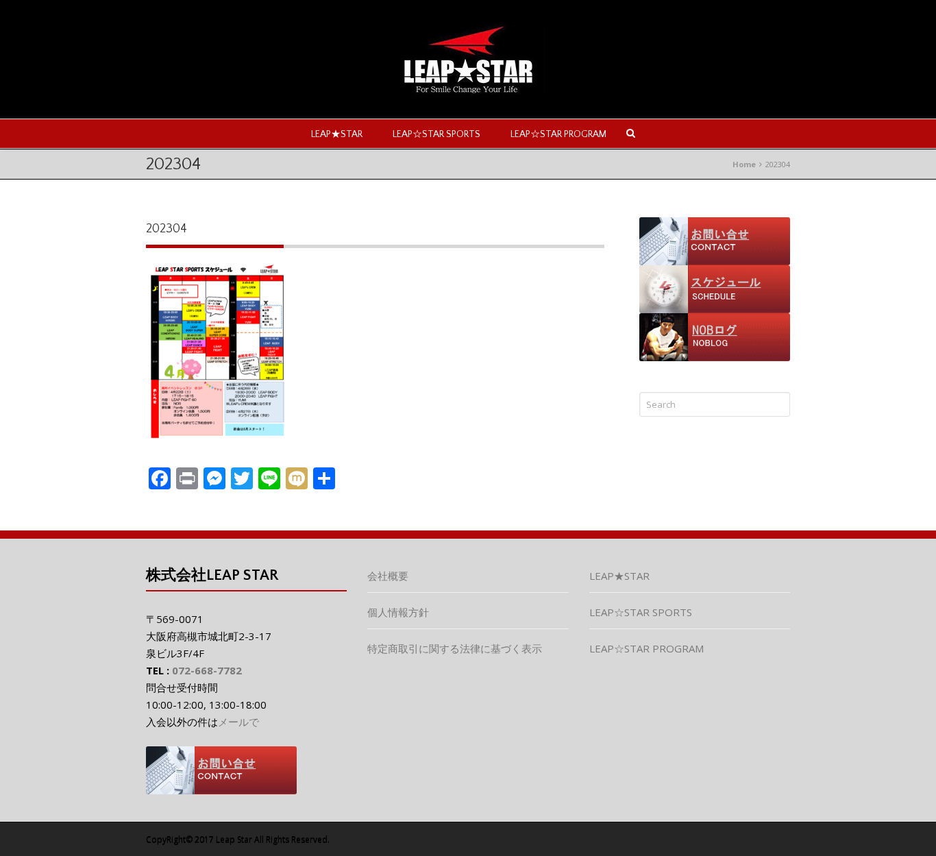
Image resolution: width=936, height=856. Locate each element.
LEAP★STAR (336, 134)
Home (744, 164)
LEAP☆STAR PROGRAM (558, 134)
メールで (238, 722)
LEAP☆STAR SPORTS (436, 134)
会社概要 (387, 576)
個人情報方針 (398, 612)
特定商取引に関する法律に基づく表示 (454, 648)
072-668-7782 (207, 670)
